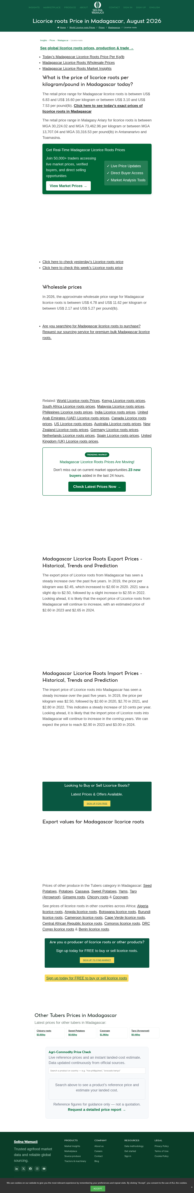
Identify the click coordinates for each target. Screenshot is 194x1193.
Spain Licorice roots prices (118, 435)
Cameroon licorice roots (84, 917)
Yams (123, 891)
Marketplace (52, 8)
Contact (114, 8)
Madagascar (114, 27)
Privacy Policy (162, 1146)
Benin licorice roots (94, 929)
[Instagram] (37, 1168)
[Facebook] (30, 1168)
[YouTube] (44, 1168)
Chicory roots (97, 897)
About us (99, 1146)
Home (63, 27)
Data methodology (134, 1146)
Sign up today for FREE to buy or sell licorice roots (86, 978)
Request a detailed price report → (97, 1109)
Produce (70, 8)
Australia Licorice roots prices (117, 424)
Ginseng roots (74, 897)
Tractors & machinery (75, 1161)
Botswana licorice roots (117, 912)
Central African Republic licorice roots (72, 923)
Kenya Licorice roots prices (123, 401)
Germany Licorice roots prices (114, 430)
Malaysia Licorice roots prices (120, 406)
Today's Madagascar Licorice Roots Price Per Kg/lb (83, 57)
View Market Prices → (68, 186)
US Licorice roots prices (73, 424)
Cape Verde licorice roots (125, 917)
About (84, 8)
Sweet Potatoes (104, 891)
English (154, 8)
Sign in (127, 1156)
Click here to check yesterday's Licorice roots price (82, 262)
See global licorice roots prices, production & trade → (87, 48)
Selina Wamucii (26, 1142)
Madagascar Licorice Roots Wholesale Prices (78, 62)
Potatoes (66, 891)
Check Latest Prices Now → (97, 487)
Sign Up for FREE (97, 803)
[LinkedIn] (16, 1168)
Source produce (72, 1156)
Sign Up (141, 8)
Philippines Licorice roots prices (67, 412)
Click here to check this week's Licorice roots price (82, 268)
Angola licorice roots (81, 912)
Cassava (82, 891)
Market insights (72, 1146)
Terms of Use (161, 1151)
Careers (98, 1151)
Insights (34, 8)
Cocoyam (120, 897)
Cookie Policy (162, 1156)
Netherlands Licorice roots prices (68, 435)
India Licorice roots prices (115, 412)
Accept (98, 1188)
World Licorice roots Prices (82, 27)
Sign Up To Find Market (97, 960)
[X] (23, 1168)
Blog (96, 1161)
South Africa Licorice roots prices (68, 406)
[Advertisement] (97, 224)
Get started (130, 1151)
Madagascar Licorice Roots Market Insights (77, 68)
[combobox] (97, 1071)
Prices (102, 27)
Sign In (127, 8)
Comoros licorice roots (122, 923)
